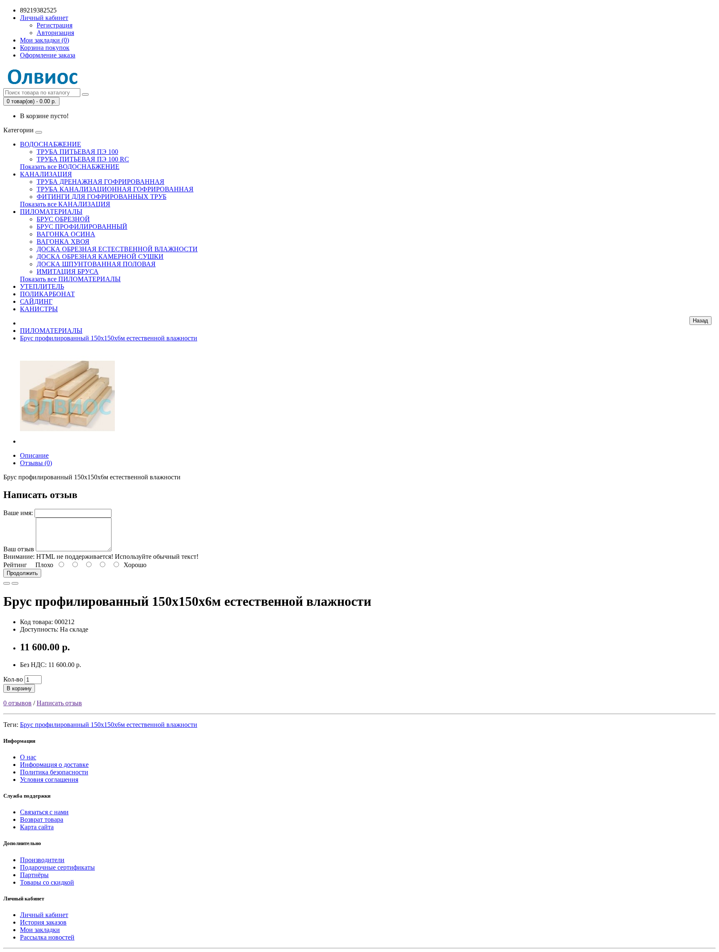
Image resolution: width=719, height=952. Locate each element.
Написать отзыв (59, 703)
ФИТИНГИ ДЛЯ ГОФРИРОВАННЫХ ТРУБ (101, 196)
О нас (28, 757)
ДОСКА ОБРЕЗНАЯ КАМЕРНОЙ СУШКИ (100, 256)
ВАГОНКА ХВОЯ (63, 241)
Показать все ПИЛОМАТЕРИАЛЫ (70, 279)
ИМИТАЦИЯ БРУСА (68, 271)
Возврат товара (41, 819)
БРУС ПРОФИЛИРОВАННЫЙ (82, 226)
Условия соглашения (49, 779)
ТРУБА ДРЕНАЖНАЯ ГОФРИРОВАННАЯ (100, 181)
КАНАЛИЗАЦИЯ (46, 174)
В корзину (19, 688)
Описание (34, 455)
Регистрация (54, 25)
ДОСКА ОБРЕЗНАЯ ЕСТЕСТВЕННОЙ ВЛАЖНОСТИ (117, 249)
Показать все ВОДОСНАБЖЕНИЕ (69, 166)
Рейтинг (15, 564)
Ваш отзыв (18, 549)
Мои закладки (40, 929)
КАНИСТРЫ (39, 308)
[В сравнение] (15, 583)
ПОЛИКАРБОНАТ (47, 294)
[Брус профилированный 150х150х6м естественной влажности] (67, 441)
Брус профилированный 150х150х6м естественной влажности (108, 338)
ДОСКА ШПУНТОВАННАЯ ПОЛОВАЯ (96, 264)
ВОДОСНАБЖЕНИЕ (50, 144)
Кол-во (13, 679)
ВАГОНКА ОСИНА (66, 234)
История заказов (43, 922)
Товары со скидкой (47, 882)
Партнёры (34, 874)
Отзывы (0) (36, 462)
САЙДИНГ (36, 301)
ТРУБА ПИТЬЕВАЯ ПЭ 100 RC (83, 159)
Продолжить (22, 573)
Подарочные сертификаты (57, 867)
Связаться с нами (44, 812)
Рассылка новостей (47, 937)
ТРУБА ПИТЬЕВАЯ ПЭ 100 (77, 151)
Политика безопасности (54, 772)
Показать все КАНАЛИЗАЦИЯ (65, 204)
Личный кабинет (44, 914)
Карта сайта (37, 827)
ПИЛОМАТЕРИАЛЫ (51, 211)
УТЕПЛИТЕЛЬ (42, 286)
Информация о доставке (54, 764)
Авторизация (55, 32)
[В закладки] (6, 583)
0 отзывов (17, 703)
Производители (42, 859)
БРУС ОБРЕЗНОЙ (63, 219)
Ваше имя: (18, 512)
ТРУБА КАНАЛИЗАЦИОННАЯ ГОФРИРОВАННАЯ (115, 189)
